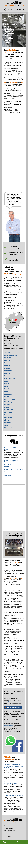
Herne (6, 386)
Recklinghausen (10, 415)
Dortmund (7, 368)
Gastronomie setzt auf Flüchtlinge (13, 795)
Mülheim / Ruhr (9, 399)
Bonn (6, 363)
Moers (6, 397)
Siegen (6, 420)
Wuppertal (8, 428)
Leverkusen (8, 394)
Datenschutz (7, 836)
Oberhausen (8, 409)
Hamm (6, 384)
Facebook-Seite (8, 725)
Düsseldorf (8, 371)
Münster (7, 404)
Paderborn (8, 412)
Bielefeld (7, 358)
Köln (6, 391)
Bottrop (7, 365)
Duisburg (7, 373)
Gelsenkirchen (9, 378)
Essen (6, 376)
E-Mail (8, 701)
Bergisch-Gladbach (11, 355)
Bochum (7, 360)
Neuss (6, 407)
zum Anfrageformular (14, 707)
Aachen (7, 352)
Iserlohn (7, 389)
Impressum (7, 833)
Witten (6, 425)
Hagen (6, 381)
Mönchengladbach (10, 402)
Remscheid (8, 417)
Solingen (7, 422)
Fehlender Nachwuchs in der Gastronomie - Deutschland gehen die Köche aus (13, 766)
